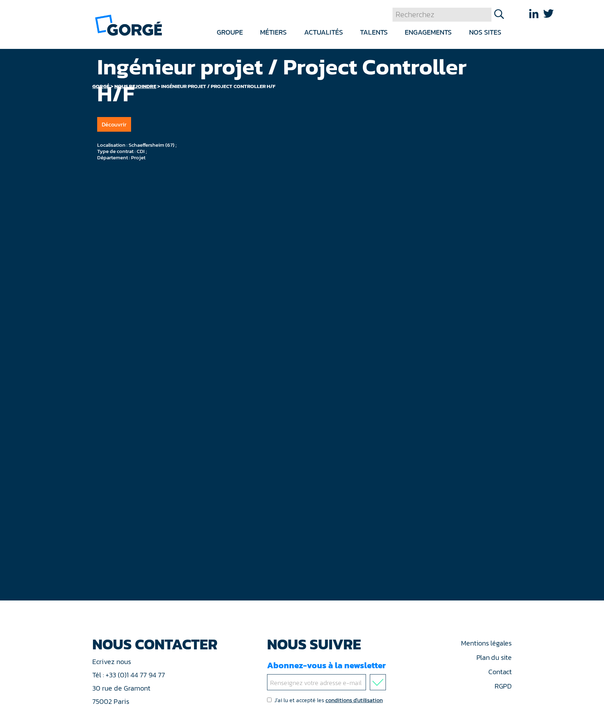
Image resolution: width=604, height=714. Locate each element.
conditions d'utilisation (354, 700)
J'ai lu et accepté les (328, 700)
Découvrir (114, 124)
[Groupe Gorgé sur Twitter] (548, 14)
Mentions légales (486, 643)
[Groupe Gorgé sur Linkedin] (533, 14)
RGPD (503, 686)
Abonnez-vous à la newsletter (326, 665)
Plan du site (494, 657)
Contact (499, 671)
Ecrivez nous (112, 661)
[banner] (128, 25)
